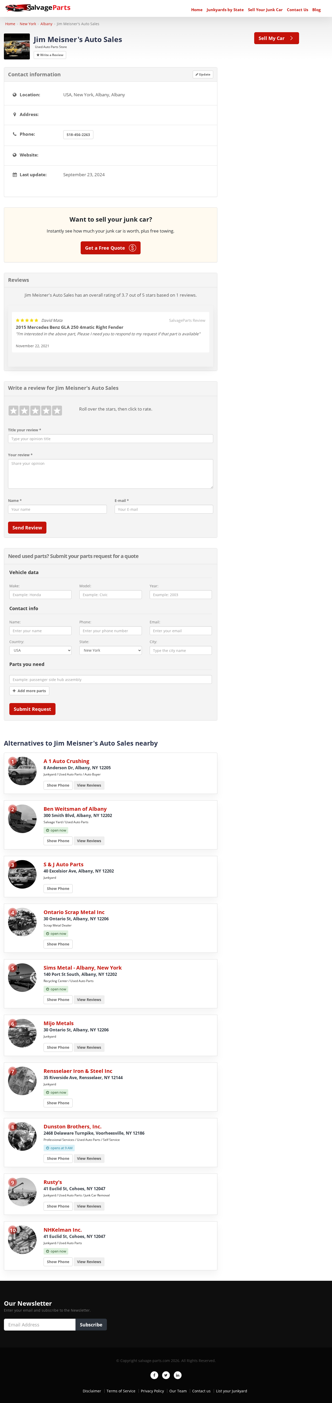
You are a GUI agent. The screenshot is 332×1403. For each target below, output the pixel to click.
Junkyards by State (225, 9)
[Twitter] (166, 1375)
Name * (15, 500)
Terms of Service (121, 1390)
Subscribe (91, 1325)
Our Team (178, 1390)
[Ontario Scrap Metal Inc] (22, 922)
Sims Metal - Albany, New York (83, 967)
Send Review (27, 528)
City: (153, 641)
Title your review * (24, 429)
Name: (15, 621)
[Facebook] (154, 1375)
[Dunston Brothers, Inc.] (22, 1136)
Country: (16, 641)
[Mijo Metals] (22, 1033)
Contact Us (297, 9)
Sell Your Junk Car (265, 9)
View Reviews (89, 785)
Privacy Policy (152, 1390)
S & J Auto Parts (64, 864)
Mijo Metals (59, 1023)
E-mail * (122, 500)
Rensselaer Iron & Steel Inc (78, 1070)
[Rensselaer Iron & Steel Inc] (22, 1081)
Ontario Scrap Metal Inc (74, 912)
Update (204, 74)
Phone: (85, 621)
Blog (316, 9)
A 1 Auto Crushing (66, 761)
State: (84, 641)
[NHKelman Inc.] (22, 1239)
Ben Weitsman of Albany (75, 808)
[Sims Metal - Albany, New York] (22, 977)
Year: (154, 585)
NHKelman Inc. (63, 1229)
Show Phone (58, 785)
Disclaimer (92, 1390)
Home (197, 9)
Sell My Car (273, 38)
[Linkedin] (178, 1375)
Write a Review (51, 55)
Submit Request (32, 709)
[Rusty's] (22, 1192)
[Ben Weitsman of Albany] (22, 818)
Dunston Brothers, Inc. (73, 1126)
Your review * (20, 454)
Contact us (201, 1390)
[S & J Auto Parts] (22, 874)
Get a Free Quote (107, 248)
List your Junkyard (231, 1390)
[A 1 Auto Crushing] (22, 771)
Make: (14, 585)
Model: (85, 585)
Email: (155, 621)
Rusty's (53, 1182)
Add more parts (31, 690)
